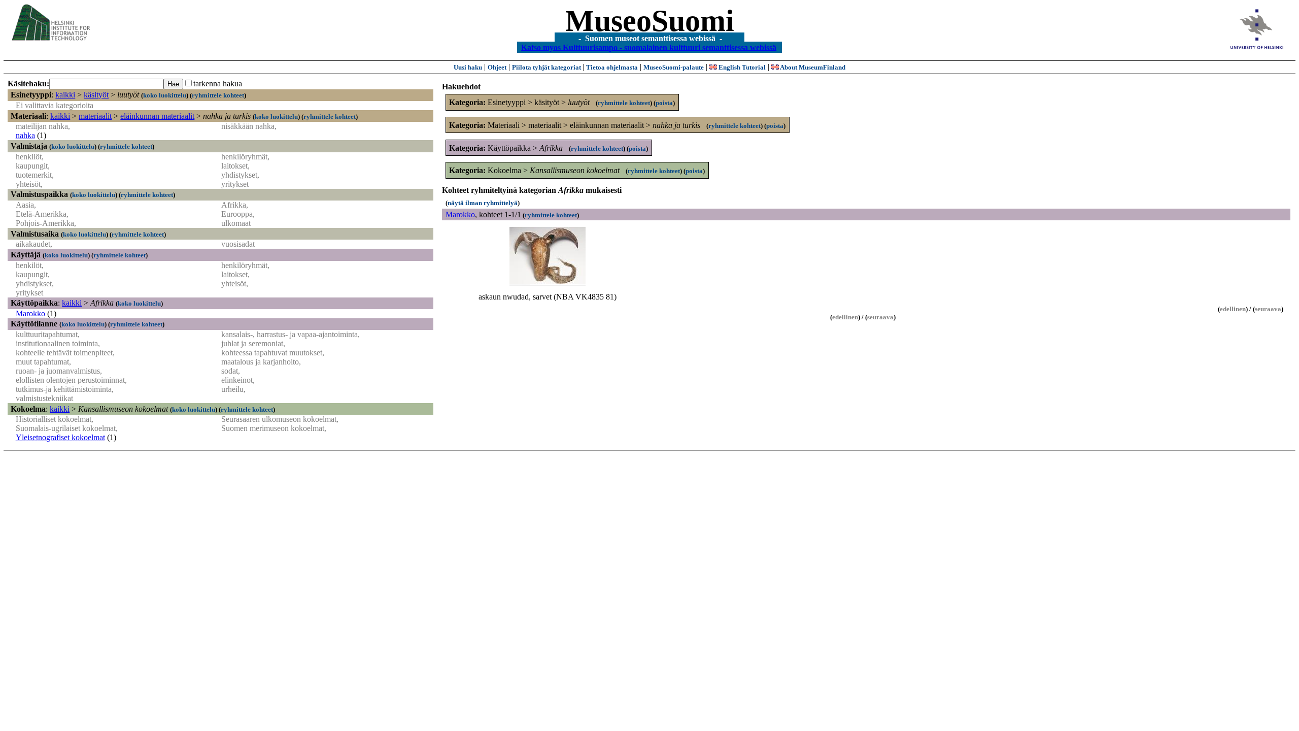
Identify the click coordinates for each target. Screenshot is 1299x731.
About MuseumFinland (812, 67)
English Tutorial (741, 67)
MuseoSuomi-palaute (673, 67)
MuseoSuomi (649, 21)
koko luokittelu (164, 95)
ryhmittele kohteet (218, 95)
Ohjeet (497, 67)
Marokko (30, 313)
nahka (25, 135)
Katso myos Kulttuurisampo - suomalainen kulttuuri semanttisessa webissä (648, 47)
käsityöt (96, 94)
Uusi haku (468, 67)
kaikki (65, 94)
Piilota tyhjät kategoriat (547, 67)
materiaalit (95, 116)
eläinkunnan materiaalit (157, 116)
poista (664, 103)
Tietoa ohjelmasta (612, 67)
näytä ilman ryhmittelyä (483, 203)
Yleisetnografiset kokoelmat (60, 437)
